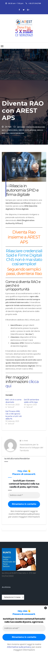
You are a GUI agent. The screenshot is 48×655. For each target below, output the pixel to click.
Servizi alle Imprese (27, 130)
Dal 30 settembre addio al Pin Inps (31, 400)
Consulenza (12, 130)
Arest (26, 441)
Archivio (6, 587)
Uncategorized (17, 133)
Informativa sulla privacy (19, 647)
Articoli (21, 127)
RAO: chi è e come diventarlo (13, 400)
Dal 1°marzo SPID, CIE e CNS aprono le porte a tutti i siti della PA (14, 415)
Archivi (5, 592)
